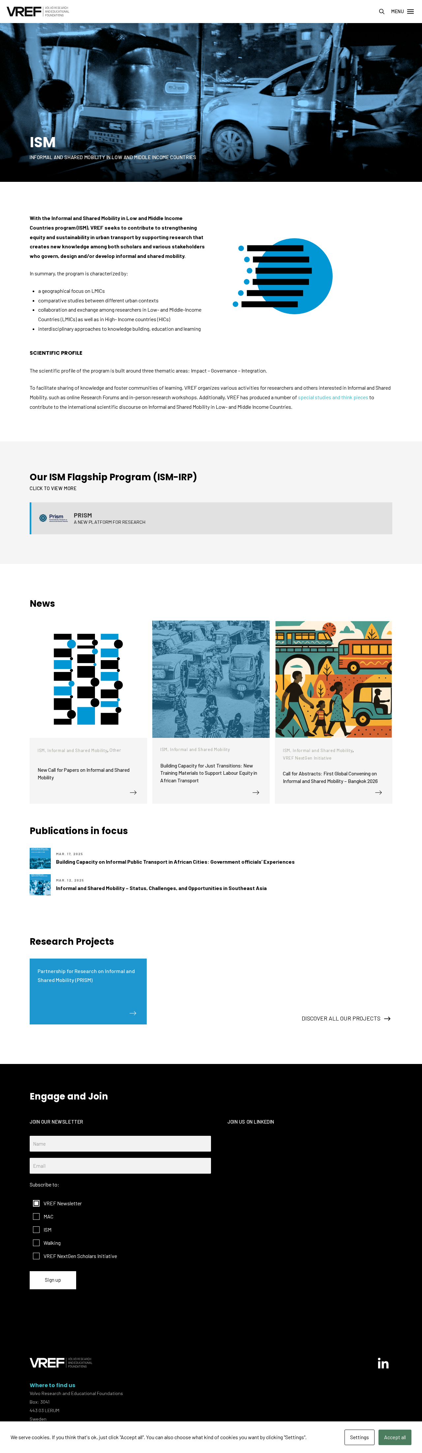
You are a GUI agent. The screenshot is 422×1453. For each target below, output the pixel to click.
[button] (382, 11)
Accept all (395, 1437)
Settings (359, 1437)
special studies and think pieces (333, 397)
